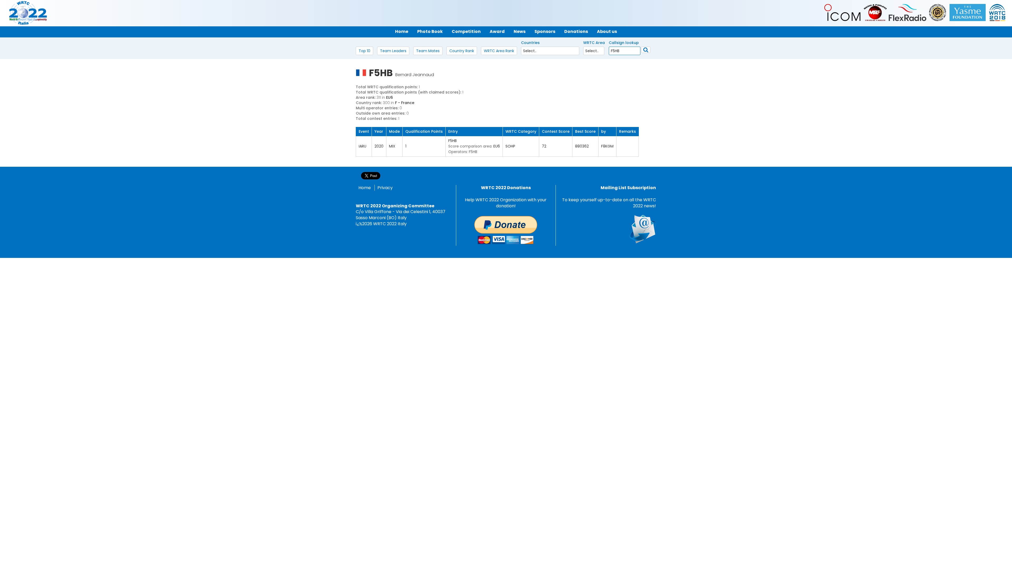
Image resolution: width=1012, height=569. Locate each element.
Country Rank (461, 50)
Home (364, 188)
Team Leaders (393, 50)
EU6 (389, 97)
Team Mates (428, 50)
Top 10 (364, 50)
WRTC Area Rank (499, 50)
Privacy (385, 188)
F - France (404, 102)
